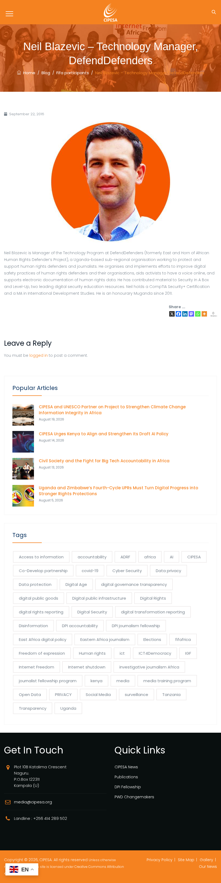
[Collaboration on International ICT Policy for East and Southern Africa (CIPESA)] (110, 12)
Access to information (41, 557)
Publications (126, 777)
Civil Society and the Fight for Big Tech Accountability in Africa (104, 461)
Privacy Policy (159, 859)
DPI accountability (80, 626)
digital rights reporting (41, 612)
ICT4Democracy (155, 653)
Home (28, 73)
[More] (204, 314)
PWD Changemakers (134, 797)
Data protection (35, 584)
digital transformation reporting (153, 612)
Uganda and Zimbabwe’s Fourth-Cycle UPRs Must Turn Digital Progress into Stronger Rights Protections (118, 491)
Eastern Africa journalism (104, 639)
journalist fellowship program (48, 681)
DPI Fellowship (128, 787)
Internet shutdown (86, 667)
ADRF (125, 557)
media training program (167, 681)
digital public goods (38, 598)
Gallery (206, 859)
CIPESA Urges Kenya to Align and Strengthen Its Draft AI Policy (103, 434)
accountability (92, 557)
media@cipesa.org (33, 802)
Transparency (32, 708)
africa (150, 557)
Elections (152, 639)
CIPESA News (126, 767)
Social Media (98, 694)
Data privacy (168, 570)
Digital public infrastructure (99, 598)
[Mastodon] (191, 314)
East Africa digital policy (42, 639)
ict (122, 653)
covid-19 (90, 570)
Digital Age (76, 584)
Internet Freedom (36, 667)
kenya (96, 681)
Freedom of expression (42, 653)
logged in (38, 355)
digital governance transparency (134, 584)
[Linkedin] (185, 314)
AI (171, 557)
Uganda (68, 708)
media (122, 681)
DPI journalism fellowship (136, 626)
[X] (172, 314)
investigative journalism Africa (149, 667)
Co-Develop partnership (43, 570)
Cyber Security (127, 570)
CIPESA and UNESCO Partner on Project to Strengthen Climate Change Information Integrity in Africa (112, 410)
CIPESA (194, 557)
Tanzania (171, 694)
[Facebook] (178, 314)
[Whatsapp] (198, 314)
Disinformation (33, 626)
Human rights (92, 653)
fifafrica (183, 639)
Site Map (186, 859)
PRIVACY (63, 694)
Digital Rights (153, 598)
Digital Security (92, 612)
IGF (188, 653)
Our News (208, 866)
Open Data (30, 694)
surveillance (136, 694)
